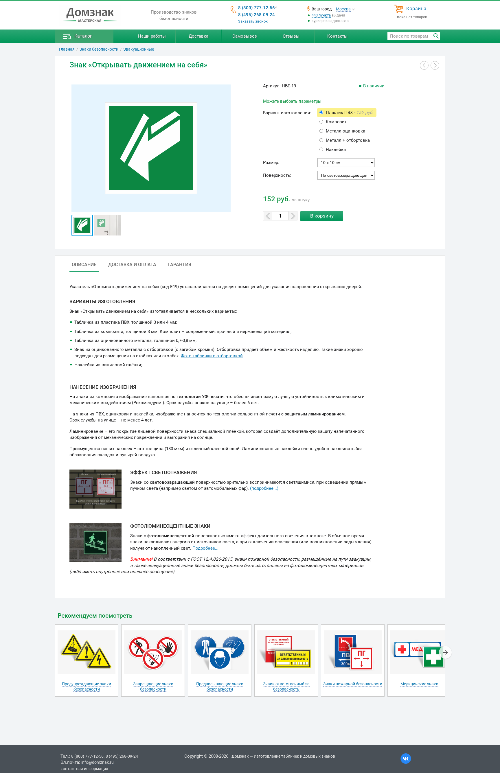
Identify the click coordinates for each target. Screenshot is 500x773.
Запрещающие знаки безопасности (153, 686)
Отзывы (291, 36)
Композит (336, 121)
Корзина (416, 8)
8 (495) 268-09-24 (256, 14)
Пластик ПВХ (349, 112)
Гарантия (179, 264)
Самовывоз (244, 36)
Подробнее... (205, 548)
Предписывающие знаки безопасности (219, 686)
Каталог (83, 36)
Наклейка (336, 149)
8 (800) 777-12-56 (256, 7)
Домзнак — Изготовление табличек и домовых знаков (283, 756)
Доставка (198, 36)
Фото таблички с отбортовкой (212, 355)
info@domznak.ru (97, 762)
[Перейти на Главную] (90, 15)
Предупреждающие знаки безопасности (86, 686)
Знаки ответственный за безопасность (286, 686)
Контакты (337, 36)
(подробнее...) (264, 488)
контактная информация (84, 768)
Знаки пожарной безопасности (352, 684)
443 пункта (321, 15)
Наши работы (152, 36)
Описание (84, 264)
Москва (343, 9)
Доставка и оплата (132, 264)
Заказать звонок (253, 21)
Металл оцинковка (345, 131)
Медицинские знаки (419, 684)
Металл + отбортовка (348, 140)
